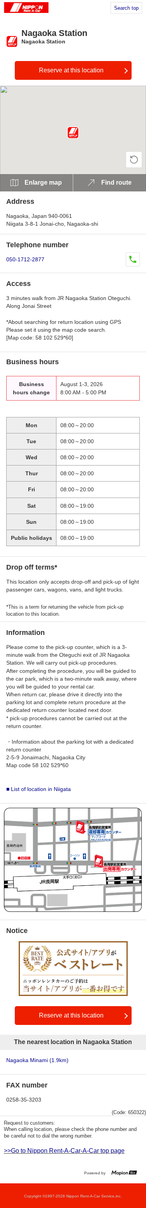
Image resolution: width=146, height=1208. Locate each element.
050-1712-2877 (25, 259)
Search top (126, 8)
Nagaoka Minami (37, 1060)
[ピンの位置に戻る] (134, 159)
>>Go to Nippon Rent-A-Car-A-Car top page (64, 1150)
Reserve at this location (71, 70)
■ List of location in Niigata (38, 789)
